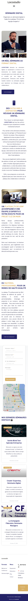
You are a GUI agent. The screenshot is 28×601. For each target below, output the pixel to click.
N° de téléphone (10, 361)
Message (7, 367)
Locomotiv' (16, 599)
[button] (14, 6)
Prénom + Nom (9, 348)
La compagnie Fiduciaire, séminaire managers (14, 523)
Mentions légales (18, 596)
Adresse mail (9, 354)
